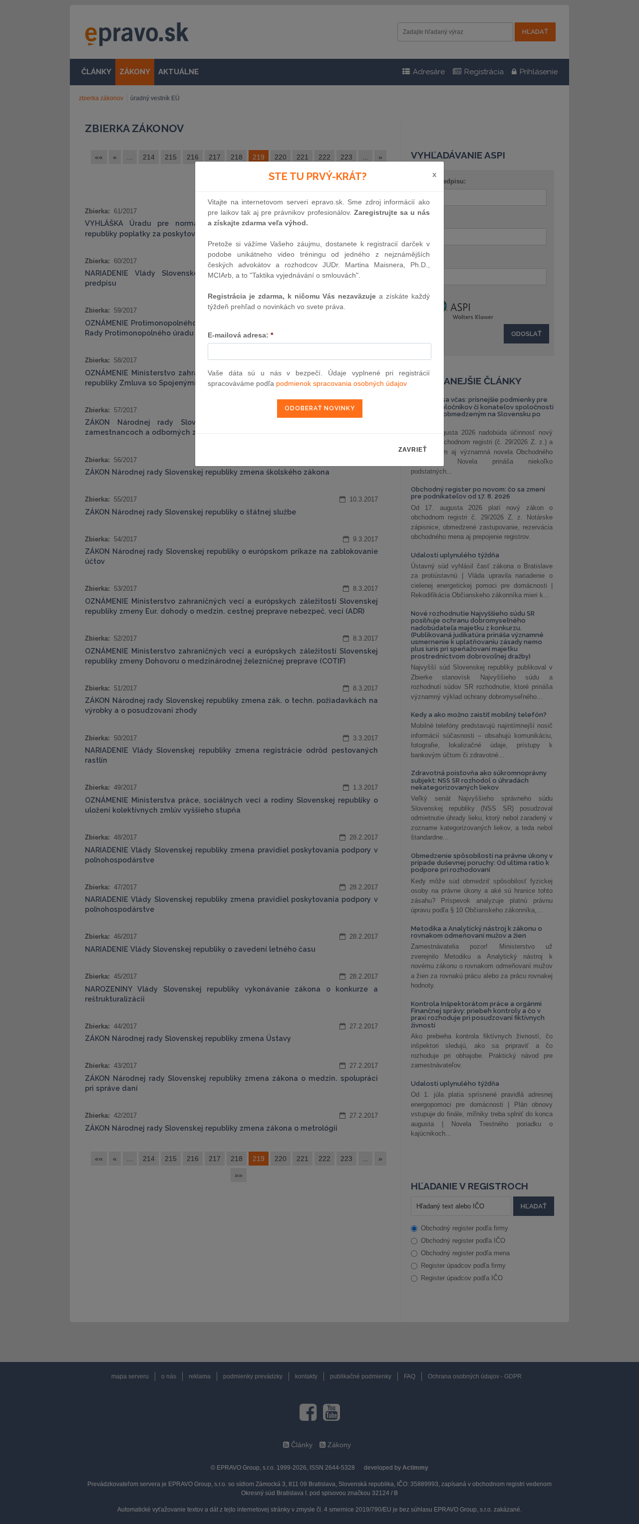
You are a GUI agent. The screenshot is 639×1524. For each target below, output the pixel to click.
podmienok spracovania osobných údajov (341, 383)
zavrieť (412, 449)
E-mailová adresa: (240, 335)
